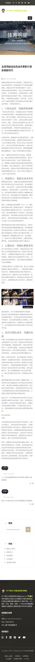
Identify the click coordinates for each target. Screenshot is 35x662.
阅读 (30, 483)
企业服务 (9, 559)
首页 (13, 40)
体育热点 (9, 552)
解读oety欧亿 (11, 548)
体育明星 (20, 40)
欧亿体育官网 (29, 651)
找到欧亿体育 (11, 562)
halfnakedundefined (14, 619)
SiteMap (26, 659)
